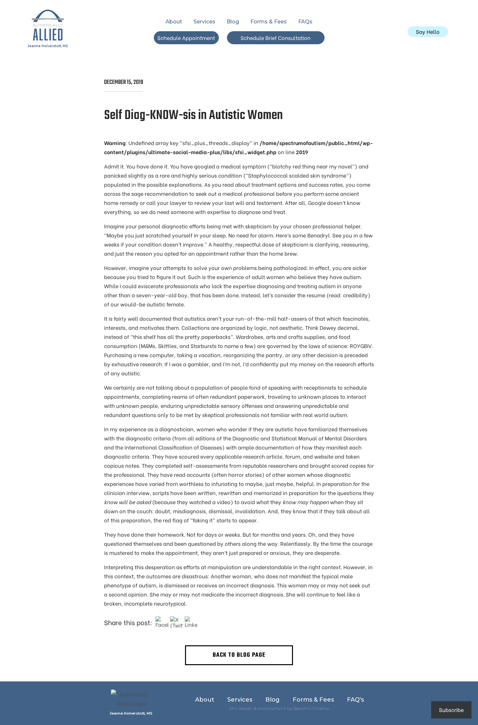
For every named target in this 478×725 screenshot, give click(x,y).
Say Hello (428, 31)
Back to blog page (239, 655)
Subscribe (451, 709)
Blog (233, 22)
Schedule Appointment (186, 37)
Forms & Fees (268, 22)
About (174, 22)
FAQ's (355, 699)
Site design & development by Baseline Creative (279, 708)
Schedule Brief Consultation (276, 37)
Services (204, 22)
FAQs (305, 22)
